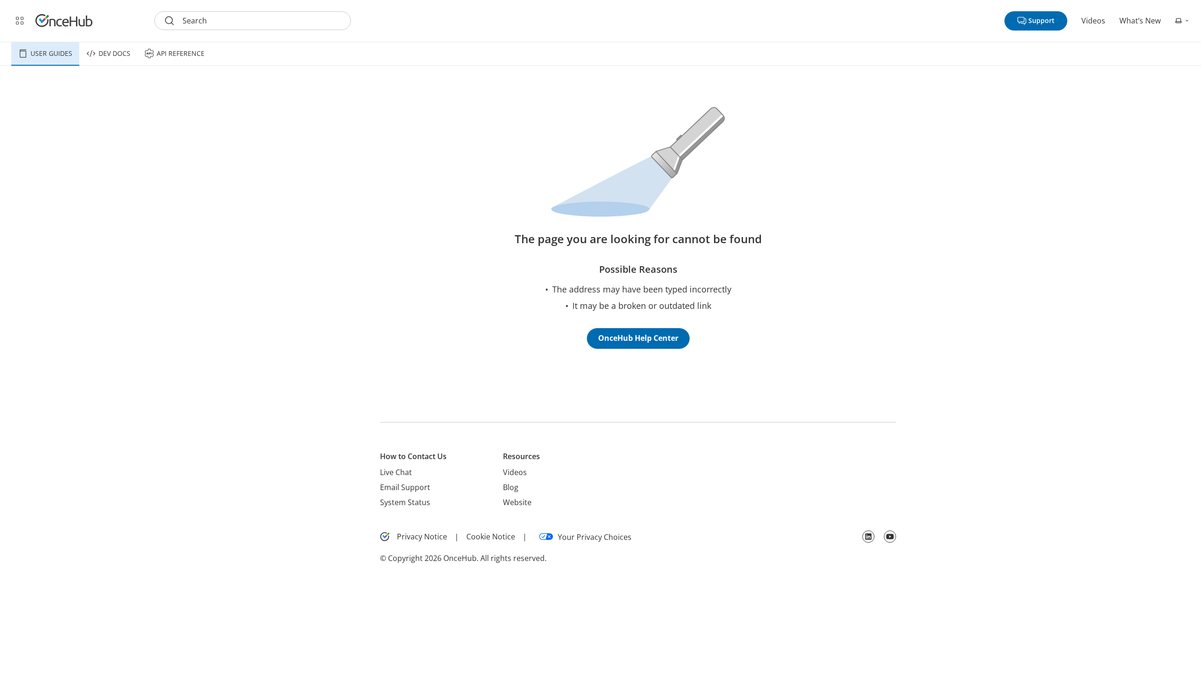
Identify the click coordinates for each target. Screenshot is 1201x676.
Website (517, 502)
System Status (405, 502)
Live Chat (396, 472)
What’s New (1140, 20)
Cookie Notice (490, 536)
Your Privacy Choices (594, 537)
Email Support (405, 487)
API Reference (181, 53)
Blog (510, 487)
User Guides (51, 53)
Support (1041, 20)
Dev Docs (114, 53)
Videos (1093, 20)
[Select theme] (1182, 20)
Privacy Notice (422, 536)
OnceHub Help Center (638, 338)
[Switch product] (19, 20)
